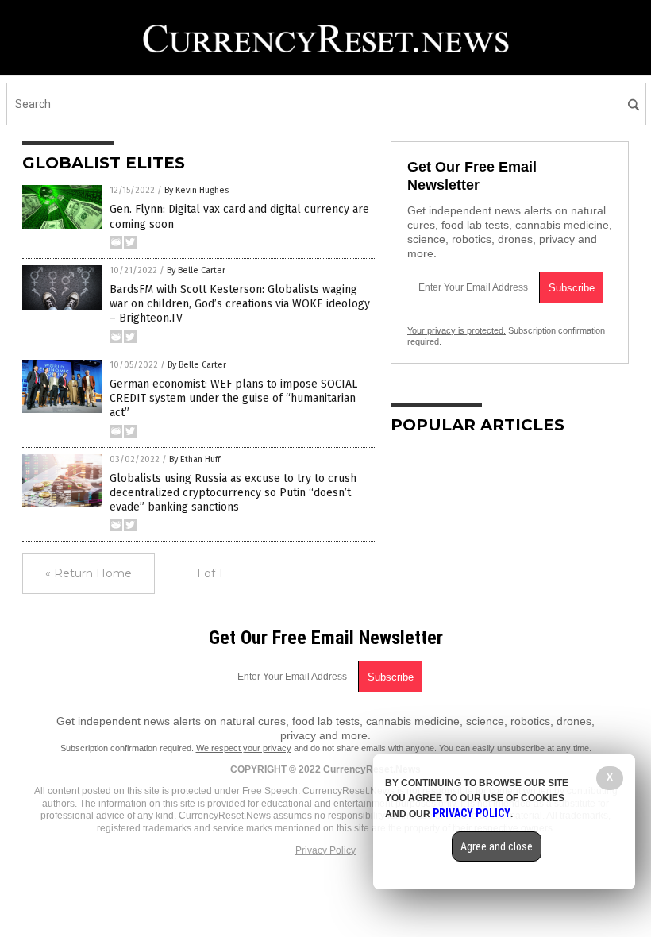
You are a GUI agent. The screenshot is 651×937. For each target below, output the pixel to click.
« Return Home (88, 573)
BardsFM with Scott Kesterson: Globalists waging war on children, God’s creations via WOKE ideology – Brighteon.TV (240, 304)
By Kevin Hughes (196, 190)
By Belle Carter (196, 270)
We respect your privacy (243, 748)
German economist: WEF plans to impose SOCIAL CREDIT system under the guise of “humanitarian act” (233, 398)
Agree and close (496, 846)
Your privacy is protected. (456, 330)
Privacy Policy (325, 850)
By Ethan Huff (194, 459)
